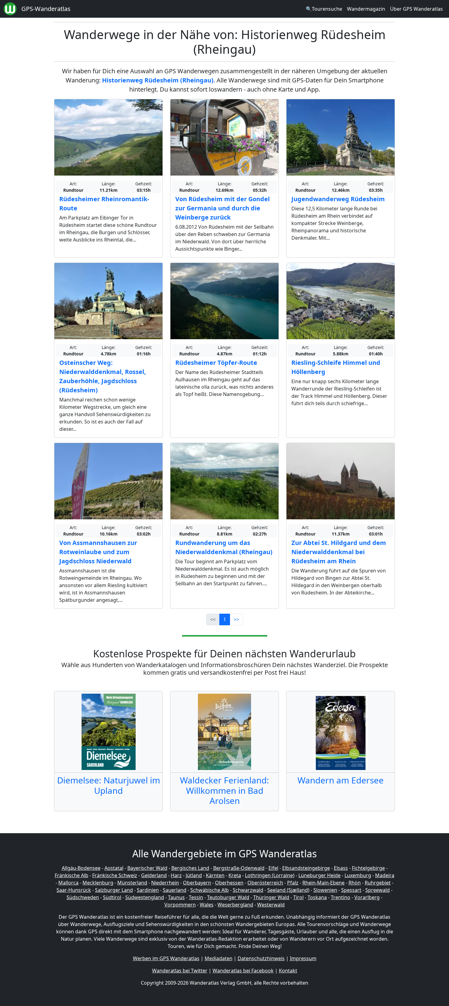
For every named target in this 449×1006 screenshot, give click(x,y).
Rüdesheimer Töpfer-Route (216, 362)
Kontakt (288, 970)
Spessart (351, 890)
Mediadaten (218, 958)
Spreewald (377, 890)
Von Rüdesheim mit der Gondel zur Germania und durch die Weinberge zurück (222, 208)
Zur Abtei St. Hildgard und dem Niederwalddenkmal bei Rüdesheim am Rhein (338, 552)
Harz (176, 875)
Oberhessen (229, 882)
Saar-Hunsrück (74, 890)
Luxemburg (358, 875)
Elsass (341, 868)
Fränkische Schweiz (114, 875)
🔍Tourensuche (324, 8)
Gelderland (154, 875)
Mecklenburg (97, 882)
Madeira (384, 875)
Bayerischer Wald (147, 868)
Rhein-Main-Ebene (323, 882)
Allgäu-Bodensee (81, 868)
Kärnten (215, 875)
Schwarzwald (248, 890)
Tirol (298, 897)
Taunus (176, 897)
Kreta (234, 875)
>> (236, 619)
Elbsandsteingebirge (306, 868)
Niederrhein (165, 882)
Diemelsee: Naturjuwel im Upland (108, 785)
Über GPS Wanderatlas (416, 8)
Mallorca (68, 882)
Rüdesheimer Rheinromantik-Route (104, 203)
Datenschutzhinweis (261, 958)
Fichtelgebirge (368, 868)
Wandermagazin (366, 8)
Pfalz (292, 882)
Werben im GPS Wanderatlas (166, 958)
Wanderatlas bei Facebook (243, 970)
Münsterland (132, 882)
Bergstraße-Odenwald (239, 868)
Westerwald (271, 904)
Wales (207, 904)
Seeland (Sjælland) (288, 890)
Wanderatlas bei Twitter (179, 970)
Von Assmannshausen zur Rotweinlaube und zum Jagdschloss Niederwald (98, 552)
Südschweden (83, 897)
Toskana (317, 897)
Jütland (194, 875)
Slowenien (325, 890)
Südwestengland (144, 897)
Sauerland (174, 890)
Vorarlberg (367, 897)
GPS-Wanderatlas (46, 9)
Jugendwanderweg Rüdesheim (338, 199)
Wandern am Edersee (341, 780)
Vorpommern (180, 904)
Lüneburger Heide (319, 875)
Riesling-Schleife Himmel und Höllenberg (335, 367)
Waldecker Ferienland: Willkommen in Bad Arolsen (224, 790)
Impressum (303, 958)
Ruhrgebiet (378, 882)
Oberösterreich (265, 882)
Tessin (196, 897)
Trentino (340, 897)
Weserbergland (235, 904)
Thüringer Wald (271, 897)
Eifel (273, 868)
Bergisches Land (190, 868)
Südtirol (112, 897)
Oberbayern (197, 882)
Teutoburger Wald (228, 897)
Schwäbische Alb (209, 890)
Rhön (355, 882)
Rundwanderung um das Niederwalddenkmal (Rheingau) (223, 547)
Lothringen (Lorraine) (269, 875)
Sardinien (148, 890)
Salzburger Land (114, 890)
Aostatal (113, 868)
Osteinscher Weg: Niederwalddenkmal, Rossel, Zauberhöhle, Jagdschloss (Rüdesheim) (102, 376)
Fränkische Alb (71, 875)
